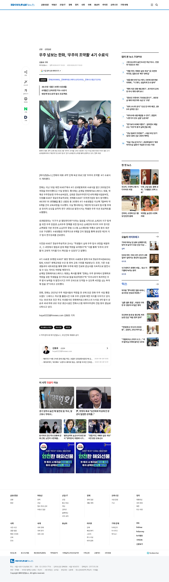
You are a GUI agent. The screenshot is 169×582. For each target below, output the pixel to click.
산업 (63, 500)
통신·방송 (65, 503)
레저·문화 (90, 541)
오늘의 (130, 237)
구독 (25, 112)
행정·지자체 (14, 534)
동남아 (96, 5)
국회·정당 (139, 503)
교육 (11, 537)
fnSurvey (140, 531)
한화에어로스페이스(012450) (72, 80)
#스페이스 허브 (46, 327)
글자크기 (25, 94)
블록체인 (65, 513)
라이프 (105, 5)
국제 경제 (40, 527)
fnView (139, 527)
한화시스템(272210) (93, 80)
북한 (137, 506)
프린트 (26, 102)
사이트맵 (108, 553)
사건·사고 (13, 527)
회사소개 (13, 553)
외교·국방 (139, 510)
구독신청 (86, 553)
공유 (25, 75)
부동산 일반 (41, 510)
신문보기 (139, 544)
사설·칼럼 (115, 500)
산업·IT (63, 5)
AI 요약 (26, 85)
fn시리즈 (115, 531)
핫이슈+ (114, 534)
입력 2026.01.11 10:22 (57, 65)
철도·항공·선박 (42, 506)
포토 (138, 523)
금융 (11, 500)
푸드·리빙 (90, 537)
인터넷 (64, 510)
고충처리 (97, 553)
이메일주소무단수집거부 (70, 553)
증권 (11, 503)
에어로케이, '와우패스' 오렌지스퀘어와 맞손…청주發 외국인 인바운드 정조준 (68, 362)
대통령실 (139, 500)
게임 (63, 506)
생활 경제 (90, 503)
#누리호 (58, 327)
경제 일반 (90, 500)
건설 (38, 503)
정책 (38, 500)
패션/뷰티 (90, 531)
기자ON (139, 540)
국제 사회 (40, 534)
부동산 (54, 5)
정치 (76, 5)
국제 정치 (40, 531)
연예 (88, 527)
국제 (89, 5)
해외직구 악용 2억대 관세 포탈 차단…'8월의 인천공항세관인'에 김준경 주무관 (68, 359)
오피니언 (114, 5)
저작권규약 (54, 553)
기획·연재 (124, 5)
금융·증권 (45, 5)
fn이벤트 (139, 536)
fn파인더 (115, 527)
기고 (113, 503)
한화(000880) (54, 80)
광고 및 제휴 (25, 553)
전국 (11, 541)
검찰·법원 (13, 531)
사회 (83, 5)
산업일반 (48, 49)
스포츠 (89, 534)
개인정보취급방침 (40, 553)
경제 (70, 5)
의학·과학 (65, 516)
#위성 (68, 327)
